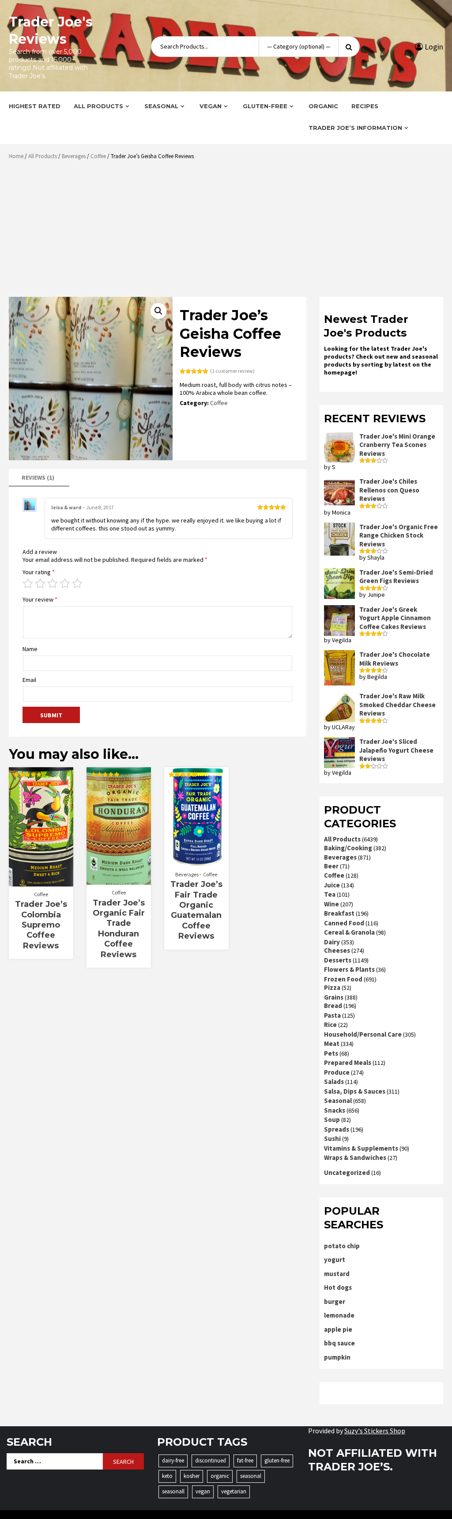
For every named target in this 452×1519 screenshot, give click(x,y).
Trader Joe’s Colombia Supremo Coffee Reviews (41, 925)
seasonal (250, 1476)
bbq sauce (339, 1343)
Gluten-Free (265, 106)
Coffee (98, 156)
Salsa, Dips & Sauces (354, 1091)
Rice (330, 1024)
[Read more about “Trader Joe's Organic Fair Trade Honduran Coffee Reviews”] (118, 880)
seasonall (173, 1491)
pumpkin (337, 1357)
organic (220, 1476)
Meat (331, 1043)
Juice (332, 885)
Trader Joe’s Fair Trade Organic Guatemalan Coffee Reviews (196, 910)
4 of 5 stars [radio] (65, 583)
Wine (331, 904)
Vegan (211, 106)
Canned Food (344, 923)
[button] (158, 311)
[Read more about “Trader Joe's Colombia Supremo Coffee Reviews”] (41, 882)
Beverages (74, 156)
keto (167, 1476)
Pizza (332, 987)
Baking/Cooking (348, 848)
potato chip (342, 1246)
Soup (332, 1119)
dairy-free (173, 1460)
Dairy (332, 942)
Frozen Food (343, 979)
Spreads (336, 1129)
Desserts (337, 960)
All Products (98, 106)
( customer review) (232, 370)
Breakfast (339, 913)
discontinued (210, 1460)
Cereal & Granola (349, 932)
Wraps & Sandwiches (355, 1157)
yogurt (334, 1259)
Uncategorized (347, 1172)
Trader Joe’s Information (355, 127)
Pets (331, 1053)
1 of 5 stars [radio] (28, 583)
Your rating (39, 572)
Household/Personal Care (363, 1034)
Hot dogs (338, 1287)
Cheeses (337, 950)
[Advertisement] (228, 231)
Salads (334, 1081)
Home (16, 156)
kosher (192, 1476)
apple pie (338, 1329)
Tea (329, 894)
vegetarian (233, 1491)
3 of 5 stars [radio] (52, 583)
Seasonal (161, 106)
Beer (331, 866)
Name (30, 649)
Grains (333, 997)
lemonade (339, 1315)
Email (29, 680)
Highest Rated (34, 106)
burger (334, 1301)
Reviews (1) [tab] (38, 477)
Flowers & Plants (349, 969)
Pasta (332, 1015)
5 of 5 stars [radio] (77, 583)
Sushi (332, 1138)
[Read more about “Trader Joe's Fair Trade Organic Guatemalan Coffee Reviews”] (196, 862)
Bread (333, 1005)
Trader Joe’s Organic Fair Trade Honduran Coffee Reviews (119, 928)
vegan (203, 1491)
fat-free (245, 1460)
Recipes (364, 106)
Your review (40, 599)
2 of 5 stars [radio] (40, 583)
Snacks (334, 1110)
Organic (323, 106)
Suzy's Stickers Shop (374, 1430)
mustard (337, 1273)
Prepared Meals (347, 1062)
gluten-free (277, 1460)
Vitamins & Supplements (361, 1148)
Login (433, 47)
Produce (337, 1072)
